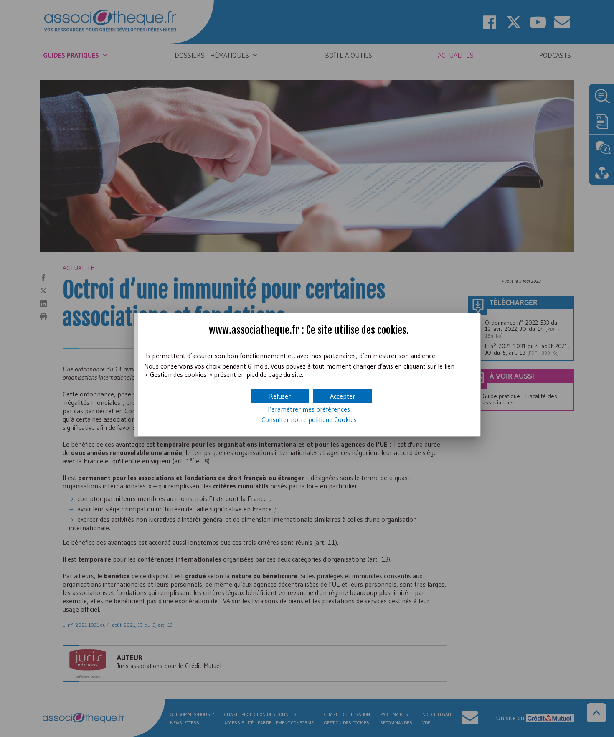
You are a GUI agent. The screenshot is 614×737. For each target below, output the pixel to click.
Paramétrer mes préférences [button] (309, 409)
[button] (342, 396)
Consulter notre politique (309, 419)
